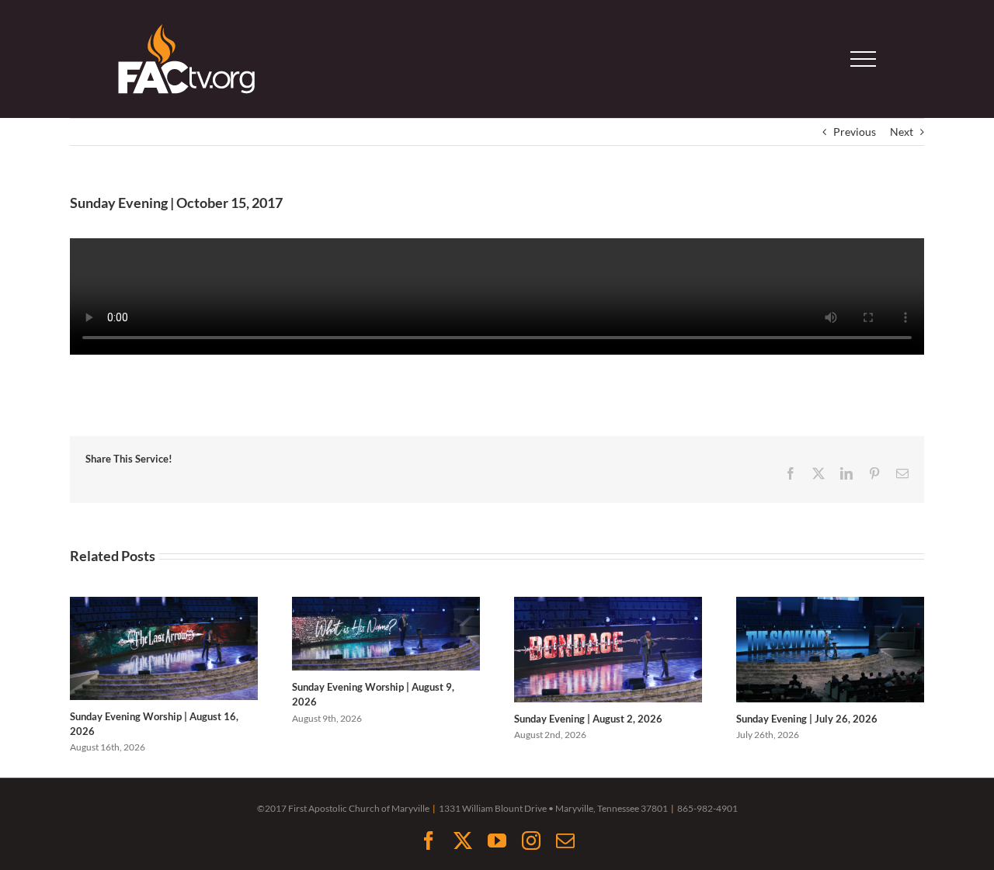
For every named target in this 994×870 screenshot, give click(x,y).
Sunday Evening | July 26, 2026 (807, 718)
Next (901, 131)
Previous (854, 131)
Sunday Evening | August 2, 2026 (588, 718)
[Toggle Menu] (863, 59)
